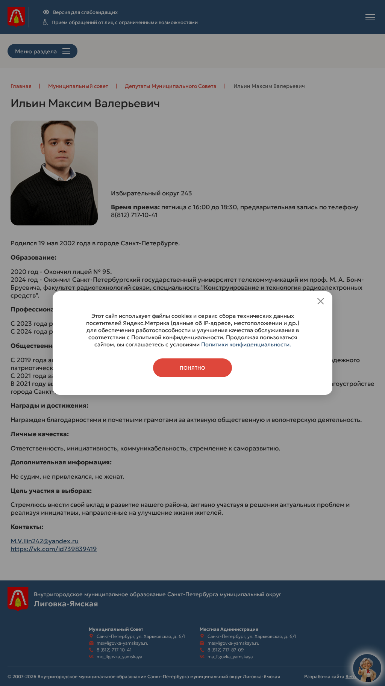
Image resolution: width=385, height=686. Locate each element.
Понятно (192, 368)
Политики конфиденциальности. (246, 344)
